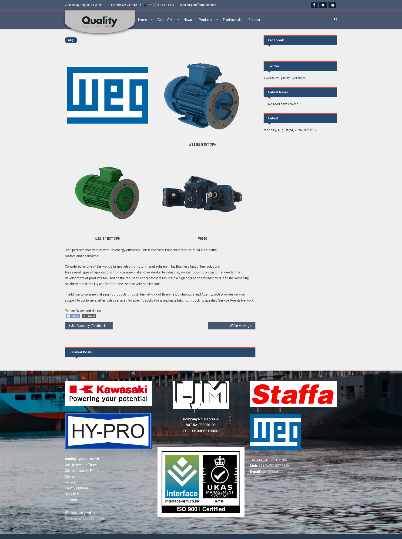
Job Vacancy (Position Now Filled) (92, 326)
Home (142, 20)
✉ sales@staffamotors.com (198, 5)
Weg (70, 40)
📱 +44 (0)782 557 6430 (158, 5)
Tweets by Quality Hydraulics (285, 78)
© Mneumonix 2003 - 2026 (84, 518)
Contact (254, 20)
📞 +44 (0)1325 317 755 (122, 5)
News (188, 20)
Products (205, 20)
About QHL (165, 20)
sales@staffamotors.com (280, 471)
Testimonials (232, 20)
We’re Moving (239, 326)
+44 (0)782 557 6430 (273, 466)
